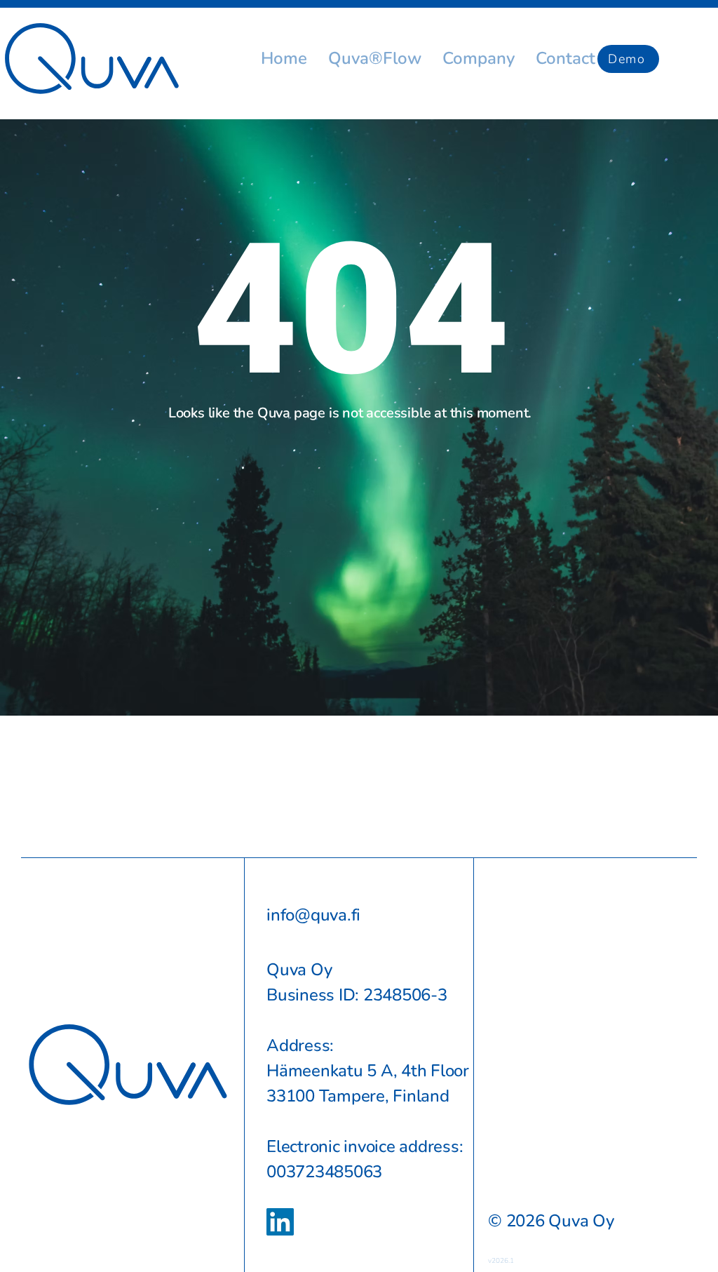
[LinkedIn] (280, 1222)
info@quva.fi (313, 915)
